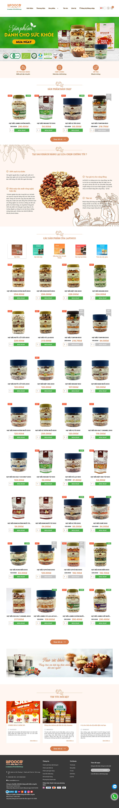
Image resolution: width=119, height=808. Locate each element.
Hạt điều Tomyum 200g (100, 337)
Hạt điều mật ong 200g (45, 384)
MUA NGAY (22, 130)
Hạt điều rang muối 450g (46, 291)
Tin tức (65, 8)
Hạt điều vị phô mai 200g (46, 570)
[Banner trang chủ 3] (59, 39)
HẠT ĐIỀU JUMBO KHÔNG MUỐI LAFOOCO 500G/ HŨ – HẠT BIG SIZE (19, 123)
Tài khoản (72, 765)
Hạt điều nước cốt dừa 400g (18, 337)
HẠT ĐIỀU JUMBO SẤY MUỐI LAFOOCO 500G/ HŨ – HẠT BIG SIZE (100, 616)
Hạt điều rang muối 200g (100, 384)
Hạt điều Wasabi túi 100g (46, 123)
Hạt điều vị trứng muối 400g (45, 430)
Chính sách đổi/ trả (48, 768)
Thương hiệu (40, 8)
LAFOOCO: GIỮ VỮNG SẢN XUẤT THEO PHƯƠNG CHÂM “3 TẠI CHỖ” (94, 726)
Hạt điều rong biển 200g (19, 570)
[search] (108, 8)
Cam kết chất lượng (48, 773)
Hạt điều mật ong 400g (73, 291)
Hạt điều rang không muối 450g (18, 291)
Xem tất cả (58, 139)
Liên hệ (73, 8)
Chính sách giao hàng (48, 770)
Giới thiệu (30, 8)
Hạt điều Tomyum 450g (99, 123)
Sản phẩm (51, 8)
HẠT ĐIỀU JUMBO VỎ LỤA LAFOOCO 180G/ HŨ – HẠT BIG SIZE (46, 616)
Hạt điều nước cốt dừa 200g (18, 384)
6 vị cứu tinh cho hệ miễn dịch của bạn (57, 725)
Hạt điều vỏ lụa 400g (46, 337)
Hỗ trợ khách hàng (48, 776)
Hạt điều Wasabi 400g (100, 291)
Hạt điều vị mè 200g (100, 523)
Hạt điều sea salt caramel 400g (19, 616)
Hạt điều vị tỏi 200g (73, 430)
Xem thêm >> (33, 740)
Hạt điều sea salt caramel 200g (100, 430)
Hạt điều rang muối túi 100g (46, 523)
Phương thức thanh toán (49, 779)
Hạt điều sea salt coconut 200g (18, 477)
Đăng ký (84, 8)
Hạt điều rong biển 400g (100, 570)
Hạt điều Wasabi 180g (73, 384)
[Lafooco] (14, 7)
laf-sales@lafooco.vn (13, 780)
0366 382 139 (12, 777)
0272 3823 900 (21, 777)
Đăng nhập (91, 8)
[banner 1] (59, 663)
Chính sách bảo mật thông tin (50, 765)
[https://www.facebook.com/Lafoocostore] (25, 792)
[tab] (17, 251)
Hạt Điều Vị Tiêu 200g (72, 123)
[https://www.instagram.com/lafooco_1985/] (28, 792)
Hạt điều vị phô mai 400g (73, 570)
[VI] (101, 8)
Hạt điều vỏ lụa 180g (73, 477)
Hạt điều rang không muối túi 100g (19, 523)
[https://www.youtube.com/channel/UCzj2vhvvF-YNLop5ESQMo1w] (31, 792)
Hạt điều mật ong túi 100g (100, 477)
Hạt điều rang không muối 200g (18, 430)
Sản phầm (72, 768)
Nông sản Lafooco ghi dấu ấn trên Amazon (22, 725)
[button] (55, 57)
